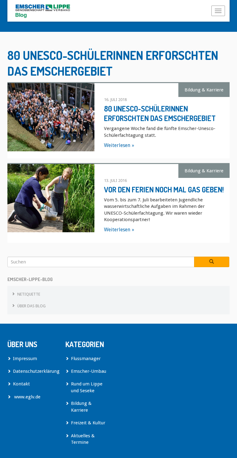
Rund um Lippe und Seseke (86, 387)
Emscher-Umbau (88, 371)
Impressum (25, 358)
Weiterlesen (117, 145)
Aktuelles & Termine (83, 439)
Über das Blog (31, 306)
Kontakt (21, 384)
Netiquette (28, 294)
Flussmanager (86, 358)
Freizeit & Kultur (88, 423)
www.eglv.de (26, 397)
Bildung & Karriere (204, 90)
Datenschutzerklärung (34, 371)
